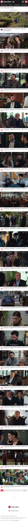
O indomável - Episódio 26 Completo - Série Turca (15, 446)
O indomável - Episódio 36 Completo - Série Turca (15, 228)
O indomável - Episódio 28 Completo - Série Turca (15, 426)
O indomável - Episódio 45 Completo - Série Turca (15, 69)
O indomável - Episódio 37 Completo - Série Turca (15, 248)
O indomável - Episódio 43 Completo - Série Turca (15, 109)
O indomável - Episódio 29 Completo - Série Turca (15, 387)
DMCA (21, 518)
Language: (14, 510)
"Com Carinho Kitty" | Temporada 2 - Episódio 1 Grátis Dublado (14, 29)
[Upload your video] (26, 2)
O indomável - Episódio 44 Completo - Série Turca (15, 89)
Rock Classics (24, 5)
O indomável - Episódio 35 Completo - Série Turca (15, 268)
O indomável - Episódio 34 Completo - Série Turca (15, 307)
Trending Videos (4, 5)
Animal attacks (17, 5)
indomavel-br (7, 51)
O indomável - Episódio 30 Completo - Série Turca (15, 347)
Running (10, 5)
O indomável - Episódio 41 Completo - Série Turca (15, 188)
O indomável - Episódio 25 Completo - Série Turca (15, 466)
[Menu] (13, 2)
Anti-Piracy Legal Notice (5, 518)
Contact (2, 517)
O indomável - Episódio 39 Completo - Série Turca (15, 169)
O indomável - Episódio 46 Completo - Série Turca (15, 49)
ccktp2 (5, 31)
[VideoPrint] (16, 520)
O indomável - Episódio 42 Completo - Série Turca (15, 129)
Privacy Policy (11, 518)
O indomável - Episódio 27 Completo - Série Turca (15, 406)
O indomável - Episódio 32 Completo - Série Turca (15, 327)
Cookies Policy (17, 518)
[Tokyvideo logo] (6, 2)
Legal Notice (24, 517)
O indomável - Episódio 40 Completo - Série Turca (15, 149)
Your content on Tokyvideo (8, 517)
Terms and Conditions (17, 517)
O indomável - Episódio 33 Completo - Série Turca (15, 287)
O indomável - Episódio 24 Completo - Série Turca (15, 486)
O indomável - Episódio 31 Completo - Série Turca (15, 367)
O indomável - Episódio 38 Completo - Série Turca (15, 208)
